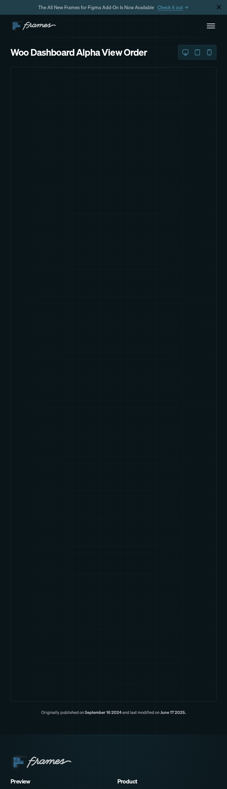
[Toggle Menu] (210, 26)
